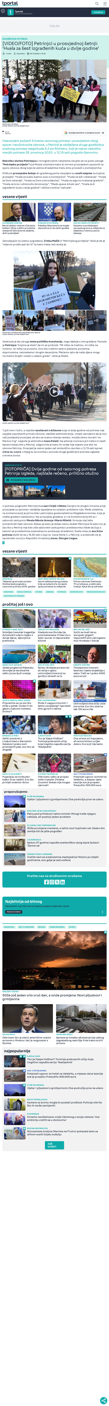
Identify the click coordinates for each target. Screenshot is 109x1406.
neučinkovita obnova (14, 596)
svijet (72, 927)
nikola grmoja (24, 592)
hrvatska (9, 927)
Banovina (8, 592)
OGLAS (54, 26)
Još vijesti (52, 1145)
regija (41, 927)
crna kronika (57, 927)
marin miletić (76, 592)
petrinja (62, 592)
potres (38, 592)
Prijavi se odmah (14, 912)
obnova (49, 592)
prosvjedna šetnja (96, 592)
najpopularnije (17, 1051)
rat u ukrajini (26, 927)
